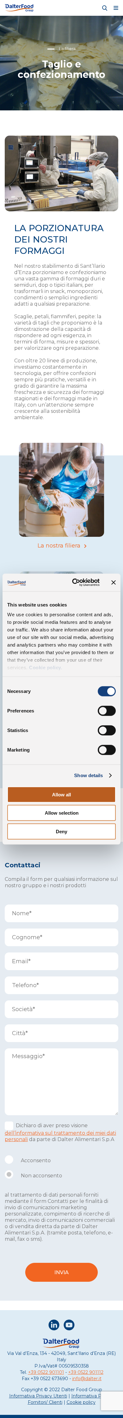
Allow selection (62, 813)
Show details (88, 775)
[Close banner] (113, 582)
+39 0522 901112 (85, 1372)
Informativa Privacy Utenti (38, 1396)
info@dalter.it (87, 1378)
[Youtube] (69, 1326)
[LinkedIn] (54, 1326)
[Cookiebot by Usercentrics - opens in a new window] (75, 582)
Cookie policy (81, 1402)
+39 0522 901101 (46, 1372)
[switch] (107, 711)
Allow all (61, 794)
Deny (61, 831)
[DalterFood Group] (19, 8)
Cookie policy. (45, 667)
